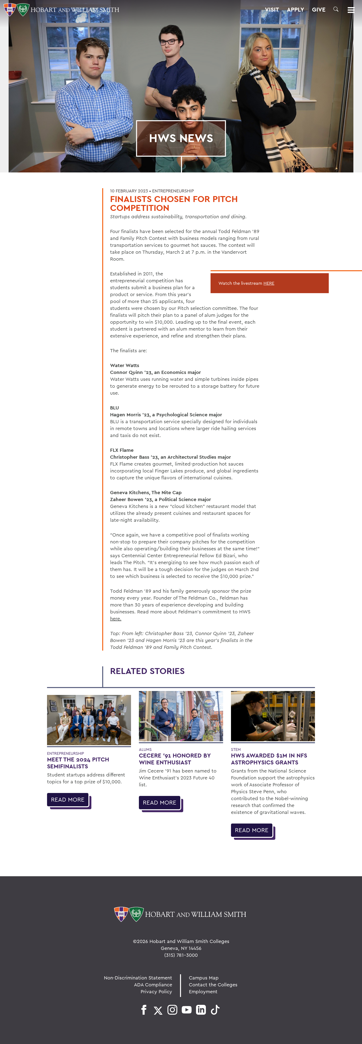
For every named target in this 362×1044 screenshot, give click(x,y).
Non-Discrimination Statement (138, 978)
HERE (268, 283)
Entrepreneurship (173, 191)
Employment (203, 991)
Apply (295, 10)
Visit (272, 10)
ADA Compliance (153, 984)
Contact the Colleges (213, 984)
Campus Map (204, 978)
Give (319, 10)
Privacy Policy (156, 991)
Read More (67, 799)
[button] (335, 9)
